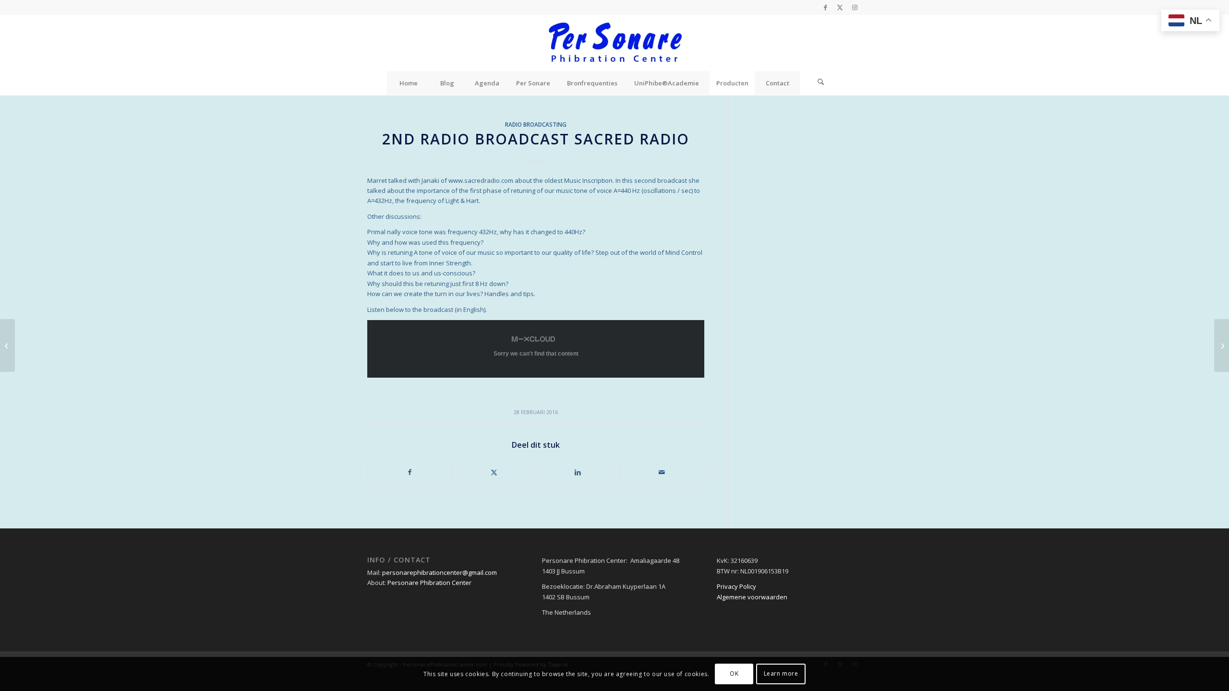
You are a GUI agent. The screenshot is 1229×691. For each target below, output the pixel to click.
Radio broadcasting (535, 124)
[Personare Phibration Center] (614, 43)
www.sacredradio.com (480, 180)
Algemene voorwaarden (752, 597)
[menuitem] (408, 83)
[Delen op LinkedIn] (578, 472)
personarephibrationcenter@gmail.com (439, 572)
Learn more (781, 674)
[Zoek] (821, 83)
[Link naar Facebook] (825, 7)
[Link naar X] (840, 7)
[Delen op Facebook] (410, 472)
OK (734, 674)
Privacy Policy (736, 586)
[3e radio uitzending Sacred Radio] (1221, 345)
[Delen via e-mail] (662, 472)
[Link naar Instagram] (854, 7)
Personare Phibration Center (429, 582)
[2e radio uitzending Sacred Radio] (7, 345)
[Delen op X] (494, 472)
